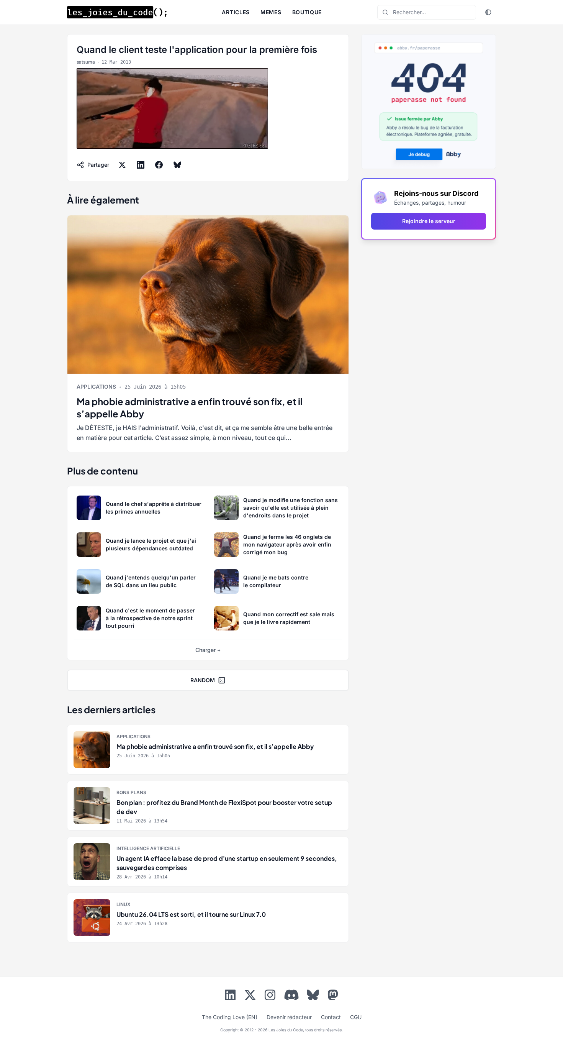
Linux (123, 904)
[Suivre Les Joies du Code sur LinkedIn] (230, 996)
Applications (96, 386)
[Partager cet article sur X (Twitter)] (122, 165)
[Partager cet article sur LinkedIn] (140, 165)
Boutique (307, 12)
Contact (331, 1017)
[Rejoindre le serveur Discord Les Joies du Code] (291, 995)
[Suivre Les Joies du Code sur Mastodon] (333, 996)
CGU (356, 1017)
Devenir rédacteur (289, 1017)
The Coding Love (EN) (229, 1017)
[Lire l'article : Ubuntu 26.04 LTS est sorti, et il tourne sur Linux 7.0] (208, 917)
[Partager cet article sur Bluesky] (177, 165)
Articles (236, 12)
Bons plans (131, 792)
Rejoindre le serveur (428, 221)
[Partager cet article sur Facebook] (159, 165)
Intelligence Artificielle (148, 848)
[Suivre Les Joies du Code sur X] (250, 996)
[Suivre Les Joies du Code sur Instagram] (270, 996)
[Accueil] (117, 12)
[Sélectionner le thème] (488, 12)
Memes (271, 12)
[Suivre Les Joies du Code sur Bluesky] (313, 996)
